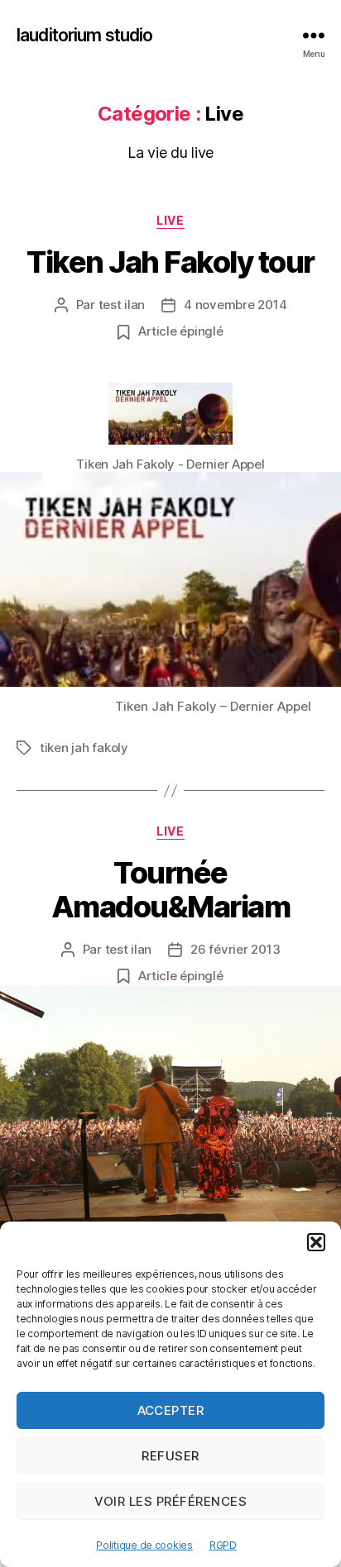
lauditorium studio (84, 35)
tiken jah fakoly (84, 747)
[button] (316, 1242)
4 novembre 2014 (235, 304)
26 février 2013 (235, 949)
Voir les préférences (170, 1501)
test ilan (122, 304)
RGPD (223, 1545)
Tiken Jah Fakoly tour (170, 262)
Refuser (170, 1456)
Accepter (170, 1410)
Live (170, 220)
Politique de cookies (144, 1545)
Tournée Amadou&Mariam (171, 890)
